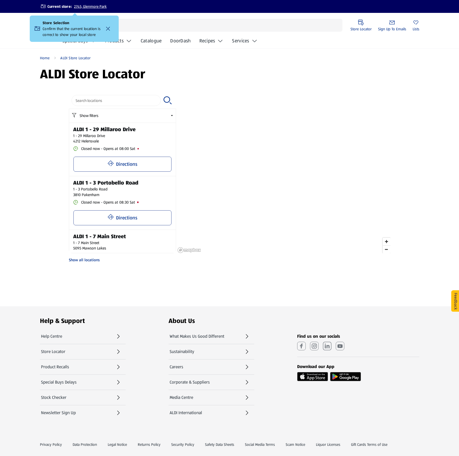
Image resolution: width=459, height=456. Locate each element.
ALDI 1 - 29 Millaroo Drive (104, 129)
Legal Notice (117, 444)
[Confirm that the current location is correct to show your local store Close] (108, 28)
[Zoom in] (386, 241)
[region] (283, 172)
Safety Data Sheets (219, 444)
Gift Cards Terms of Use (369, 444)
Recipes (207, 40)
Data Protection (85, 444)
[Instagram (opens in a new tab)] (314, 346)
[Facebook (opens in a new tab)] (301, 346)
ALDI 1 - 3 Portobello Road (105, 182)
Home (45, 58)
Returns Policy (149, 444)
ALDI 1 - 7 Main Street (99, 236)
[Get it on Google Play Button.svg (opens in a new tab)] (345, 376)
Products (114, 40)
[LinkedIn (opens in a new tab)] (327, 346)
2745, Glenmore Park (90, 6)
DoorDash (180, 42)
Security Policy (182, 444)
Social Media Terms (260, 444)
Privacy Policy (51, 444)
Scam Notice (295, 444)
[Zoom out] (386, 249)
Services (240, 40)
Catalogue (151, 42)
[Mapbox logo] (189, 250)
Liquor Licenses (328, 444)
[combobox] (116, 100)
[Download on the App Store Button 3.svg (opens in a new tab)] (312, 376)
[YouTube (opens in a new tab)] (340, 346)
